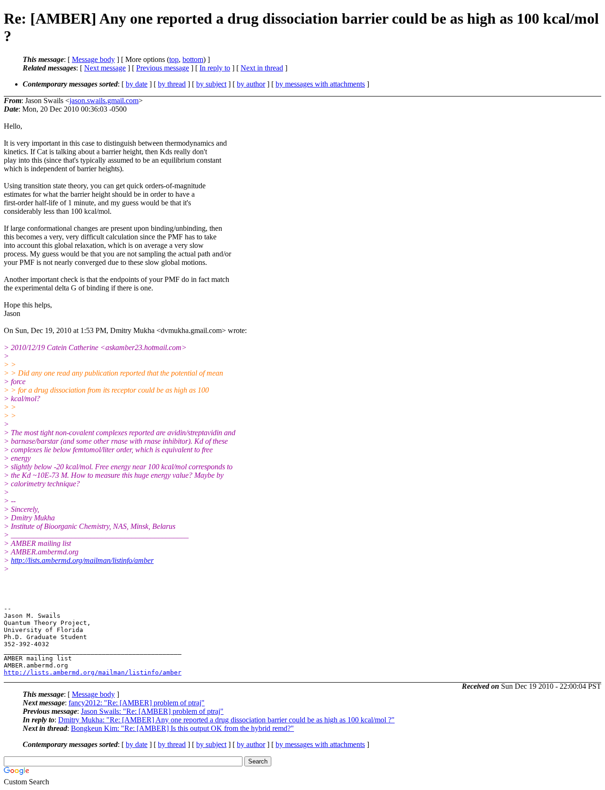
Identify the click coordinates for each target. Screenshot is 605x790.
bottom (192, 59)
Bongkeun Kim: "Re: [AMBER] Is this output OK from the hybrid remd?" (182, 728)
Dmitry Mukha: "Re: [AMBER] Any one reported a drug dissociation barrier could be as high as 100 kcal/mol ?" (226, 720)
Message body (93, 59)
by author (251, 84)
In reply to (214, 68)
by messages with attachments (320, 84)
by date (136, 84)
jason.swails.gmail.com (103, 101)
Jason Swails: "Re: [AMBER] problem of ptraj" (152, 711)
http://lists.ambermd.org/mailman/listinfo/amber (82, 560)
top (174, 59)
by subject (211, 84)
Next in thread (262, 68)
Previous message (162, 68)
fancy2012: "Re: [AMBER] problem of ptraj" (137, 703)
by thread (172, 84)
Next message (105, 68)
